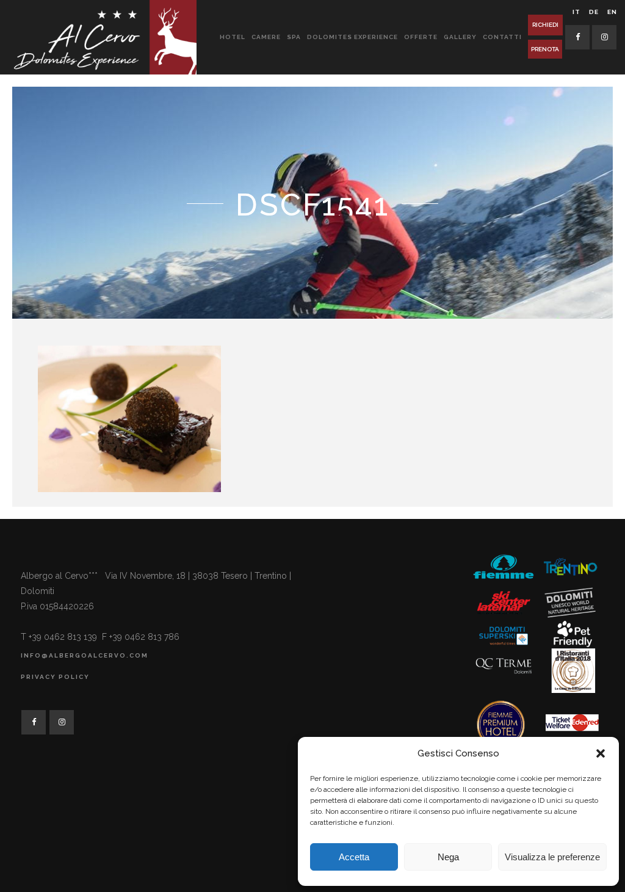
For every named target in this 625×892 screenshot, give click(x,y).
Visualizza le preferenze (552, 857)
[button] (600, 753)
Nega (448, 857)
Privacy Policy (55, 676)
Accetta (354, 857)
